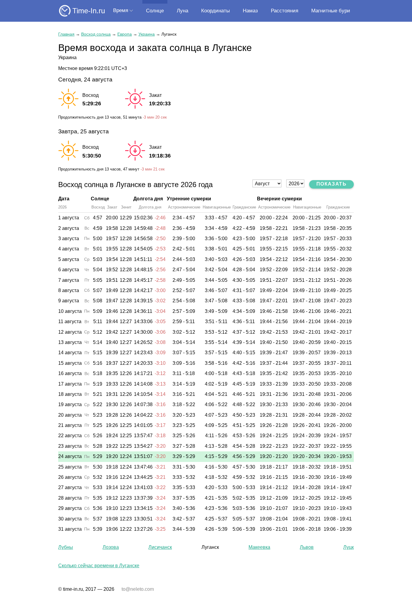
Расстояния (284, 11)
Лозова (111, 547)
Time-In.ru (88, 11)
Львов (307, 547)
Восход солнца (96, 34)
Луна (182, 11)
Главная (66, 34)
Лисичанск (160, 547)
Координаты (215, 11)
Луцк (348, 547)
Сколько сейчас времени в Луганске (98, 565)
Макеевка (259, 547)
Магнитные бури (330, 11)
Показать (331, 183)
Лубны (65, 547)
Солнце (155, 11)
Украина (146, 34)
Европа (124, 34)
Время (120, 10)
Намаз (250, 11)
